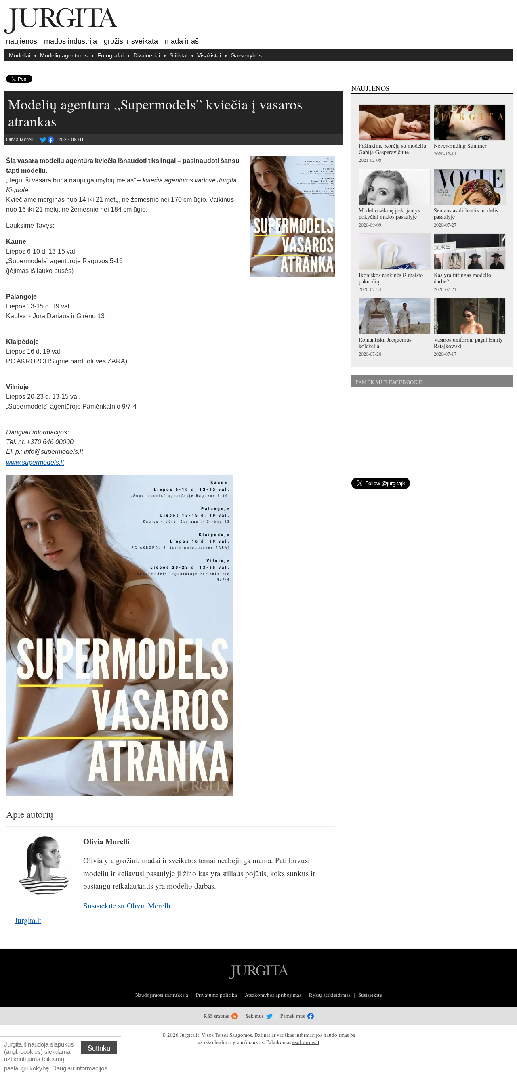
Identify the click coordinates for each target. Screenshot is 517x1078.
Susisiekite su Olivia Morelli (126, 905)
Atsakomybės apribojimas (273, 994)
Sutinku (99, 1047)
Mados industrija (70, 41)
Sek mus (255, 1015)
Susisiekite (370, 994)
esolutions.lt (305, 1042)
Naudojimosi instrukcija (161, 994)
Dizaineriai (146, 55)
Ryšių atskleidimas (330, 994)
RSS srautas (217, 1015)
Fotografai (110, 55)
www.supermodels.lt (35, 462)
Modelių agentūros (64, 55)
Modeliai (19, 55)
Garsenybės (246, 55)
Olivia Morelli (20, 140)
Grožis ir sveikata (131, 41)
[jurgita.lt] (60, 32)
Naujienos (21, 41)
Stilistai (178, 55)
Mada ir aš (182, 41)
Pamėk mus (293, 1015)
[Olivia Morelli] (42, 140)
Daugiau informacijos (79, 1068)
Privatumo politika (216, 994)
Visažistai (209, 55)
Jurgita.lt (28, 920)
